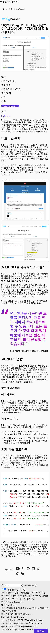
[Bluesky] (23, 574)
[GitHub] (28, 568)
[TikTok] (39, 568)
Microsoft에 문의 (9, 595)
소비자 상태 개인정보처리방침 (15, 592)
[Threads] (18, 574)
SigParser (6, 116)
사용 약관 (25, 598)
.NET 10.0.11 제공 (37, 592)
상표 (33, 598)
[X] (23, 568)
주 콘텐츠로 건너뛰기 (9, 1)
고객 (10, 9)
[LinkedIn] (33, 568)
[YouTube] (18, 568)
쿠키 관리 (16, 598)
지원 (20, 595)
